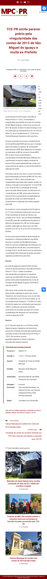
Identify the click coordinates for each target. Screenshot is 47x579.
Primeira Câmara (10, 412)
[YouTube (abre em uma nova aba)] (25, 2)
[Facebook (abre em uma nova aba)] (18, 2)
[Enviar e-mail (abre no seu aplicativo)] (28, 2)
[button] (44, 8)
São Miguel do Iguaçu (23, 412)
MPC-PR (11, 410)
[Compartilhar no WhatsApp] (21, 76)
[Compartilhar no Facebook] (15, 76)
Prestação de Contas (34, 410)
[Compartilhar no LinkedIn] (32, 76)
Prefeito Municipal (21, 410)
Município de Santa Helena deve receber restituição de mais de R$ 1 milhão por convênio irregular (23, 483)
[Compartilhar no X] (26, 76)
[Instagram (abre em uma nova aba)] (21, 2)
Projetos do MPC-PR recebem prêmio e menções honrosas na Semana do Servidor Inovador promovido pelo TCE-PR (23, 520)
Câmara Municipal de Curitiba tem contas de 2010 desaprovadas (23, 559)
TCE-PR (33, 412)
